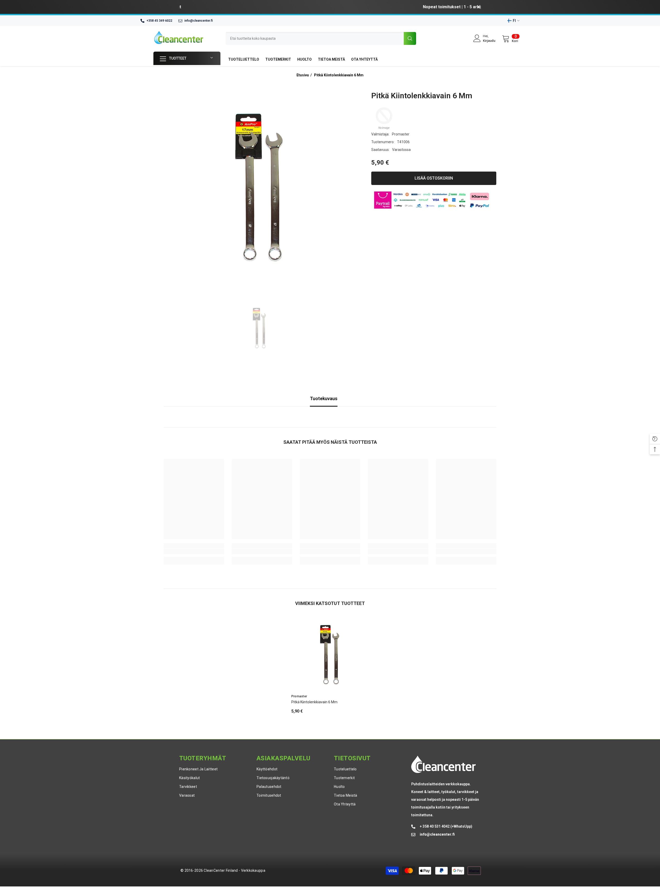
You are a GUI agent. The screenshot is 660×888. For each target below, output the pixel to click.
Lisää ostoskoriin (434, 178)
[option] (330, 7)
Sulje (478, 7)
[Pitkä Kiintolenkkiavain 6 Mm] (330, 655)
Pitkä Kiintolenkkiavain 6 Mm (339, 75)
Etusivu (302, 75)
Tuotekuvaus (323, 398)
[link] (194, 551)
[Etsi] (321, 38)
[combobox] (315, 38)
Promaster (400, 134)
